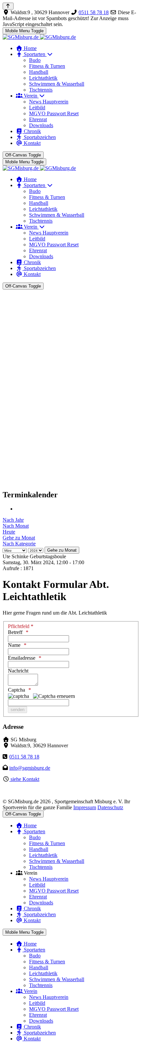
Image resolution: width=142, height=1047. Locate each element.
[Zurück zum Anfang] (8, 6)
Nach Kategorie (19, 543)
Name (14, 645)
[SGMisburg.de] (39, 37)
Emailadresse (21, 658)
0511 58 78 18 (94, 12)
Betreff (15, 632)
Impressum (84, 807)
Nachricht (18, 671)
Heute (9, 532)
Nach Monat (16, 526)
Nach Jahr (13, 520)
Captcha (16, 690)
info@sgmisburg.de (29, 768)
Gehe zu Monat (19, 537)
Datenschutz (110, 807)
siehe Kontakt (24, 779)
